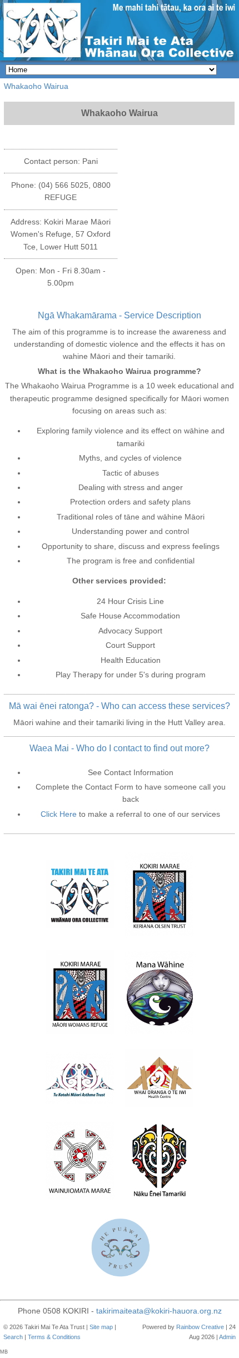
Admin (227, 1337)
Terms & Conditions (54, 1337)
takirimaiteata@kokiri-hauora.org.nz (159, 1310)
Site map (101, 1327)
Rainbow (188, 1327)
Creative (212, 1327)
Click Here (59, 814)
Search (13, 1337)
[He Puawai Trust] (120, 1250)
